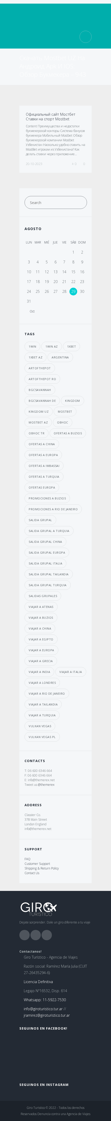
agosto (33, 228)
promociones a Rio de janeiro (53, 509)
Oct (32, 311)
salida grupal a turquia (49, 531)
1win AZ (51, 346)
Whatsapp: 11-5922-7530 (45, 999)
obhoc (62, 422)
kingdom (72, 401)
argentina (60, 357)
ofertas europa (42, 487)
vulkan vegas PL (42, 737)
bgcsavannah (40, 390)
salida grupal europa (47, 552)
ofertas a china (42, 444)
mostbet (65, 411)
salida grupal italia (45, 563)
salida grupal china (45, 542)
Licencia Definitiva (38, 981)
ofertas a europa (43, 455)
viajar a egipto (41, 639)
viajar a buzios (41, 618)
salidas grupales (43, 596)
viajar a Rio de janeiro (47, 693)
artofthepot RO (42, 379)
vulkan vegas (40, 726)
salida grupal (40, 520)
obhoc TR (36, 433)
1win (32, 346)
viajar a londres (42, 683)
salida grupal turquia (48, 585)
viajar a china (40, 628)
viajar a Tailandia (43, 704)
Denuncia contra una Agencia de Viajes (63, 1114)
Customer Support (37, 863)
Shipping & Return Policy (42, 868)
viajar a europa (41, 650)
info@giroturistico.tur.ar (43, 1008)
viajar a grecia (41, 661)
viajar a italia (70, 672)
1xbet (71, 346)
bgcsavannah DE (42, 401)
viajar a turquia (42, 715)
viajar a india (39, 672)
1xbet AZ (35, 357)
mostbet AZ (38, 422)
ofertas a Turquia (44, 477)
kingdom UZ (39, 411)
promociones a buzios (47, 498)
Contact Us (32, 873)
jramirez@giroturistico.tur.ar (47, 1015)
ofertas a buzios (68, 433)
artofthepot (40, 368)
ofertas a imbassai (44, 466)
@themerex (46, 784)
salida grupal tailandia (49, 574)
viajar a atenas (41, 607)
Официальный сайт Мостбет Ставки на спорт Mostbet (50, 116)
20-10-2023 (34, 164)
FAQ (27, 859)
